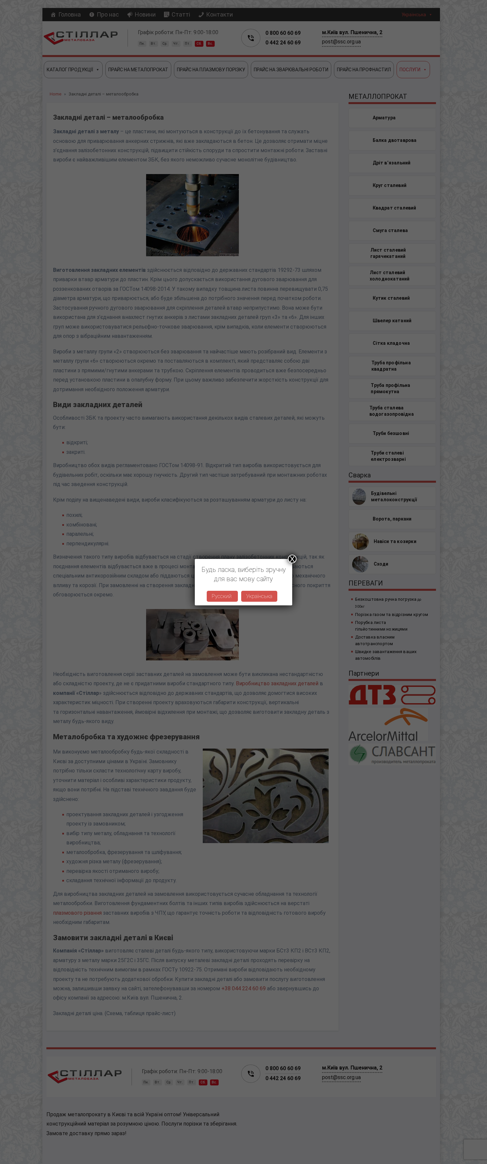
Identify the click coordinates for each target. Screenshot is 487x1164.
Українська (259, 596)
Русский (222, 596)
